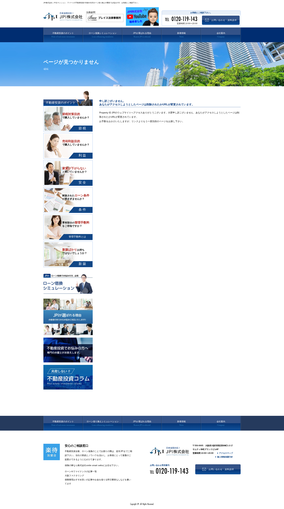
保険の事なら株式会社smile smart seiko (84, 465)
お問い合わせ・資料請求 (221, 469)
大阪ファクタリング (74, 475)
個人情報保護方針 (225, 457)
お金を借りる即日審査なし (107, 479)
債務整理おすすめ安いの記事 (79, 479)
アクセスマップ (226, 453)
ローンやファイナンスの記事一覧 (81, 471)
